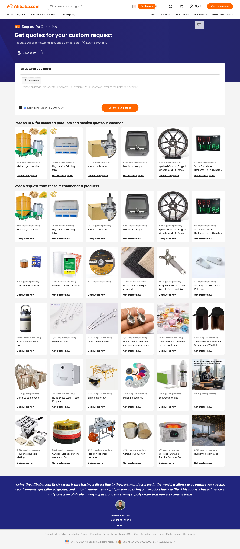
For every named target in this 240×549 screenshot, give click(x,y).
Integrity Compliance (184, 534)
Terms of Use (126, 534)
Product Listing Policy (56, 534)
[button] (134, 6)
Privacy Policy (110, 534)
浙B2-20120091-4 (166, 542)
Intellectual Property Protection (85, 534)
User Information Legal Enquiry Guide (153, 534)
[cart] (182, 6)
